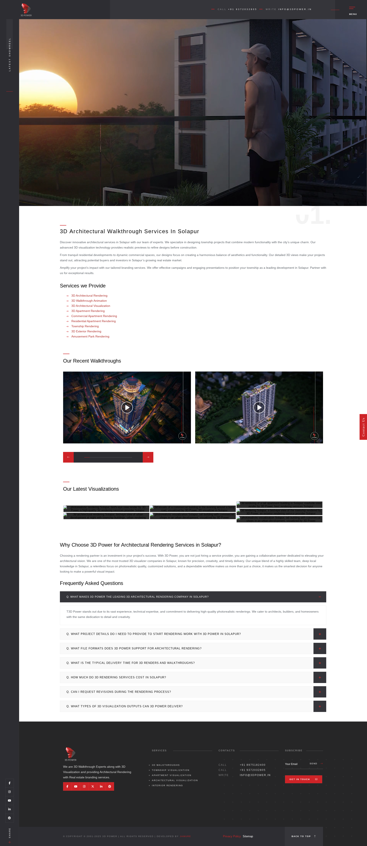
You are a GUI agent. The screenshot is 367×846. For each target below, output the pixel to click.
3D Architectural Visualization (90, 305)
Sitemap (248, 836)
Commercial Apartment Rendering (94, 316)
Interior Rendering (167, 785)
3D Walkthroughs (166, 765)
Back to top (302, 836)
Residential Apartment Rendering (93, 321)
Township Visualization (170, 770)
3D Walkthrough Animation (89, 300)
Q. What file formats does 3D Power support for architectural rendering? (134, 648)
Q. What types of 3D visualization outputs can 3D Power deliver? (124, 706)
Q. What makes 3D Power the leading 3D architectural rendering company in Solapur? (137, 596)
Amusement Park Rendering (90, 336)
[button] (68, 457)
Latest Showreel (9, 54)
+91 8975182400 (253, 764)
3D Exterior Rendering (86, 331)
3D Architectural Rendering (89, 295)
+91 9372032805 (242, 9)
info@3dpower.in (295, 9)
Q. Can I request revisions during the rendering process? (118, 691)
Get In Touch (300, 779)
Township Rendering (85, 326)
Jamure (185, 836)
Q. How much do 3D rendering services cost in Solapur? (116, 677)
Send (314, 763)
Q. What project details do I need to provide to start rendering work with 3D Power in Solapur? (153, 634)
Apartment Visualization (171, 775)
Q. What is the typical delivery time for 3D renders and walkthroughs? (130, 663)
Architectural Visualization (175, 780)
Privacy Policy (232, 836)
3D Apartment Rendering (88, 311)
